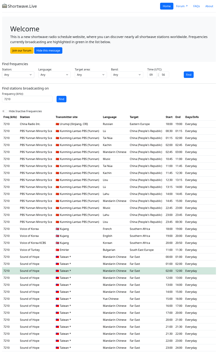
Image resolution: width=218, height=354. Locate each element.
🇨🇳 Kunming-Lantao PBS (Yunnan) (77, 131)
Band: (114, 69)
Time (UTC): (154, 69)
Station (25, 117)
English (107, 236)
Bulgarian (109, 250)
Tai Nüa (107, 138)
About (209, 6)
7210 (6, 124)
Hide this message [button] (48, 50)
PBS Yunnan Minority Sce (36, 131)
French (107, 229)
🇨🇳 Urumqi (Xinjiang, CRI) (72, 124)
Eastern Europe (140, 124)
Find (188, 75)
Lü (104, 131)
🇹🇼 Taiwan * (63, 257)
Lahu (106, 194)
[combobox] (18, 74)
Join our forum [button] (21, 50)
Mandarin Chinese (114, 152)
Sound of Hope (29, 257)
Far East (135, 257)
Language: (45, 69)
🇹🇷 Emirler (62, 250)
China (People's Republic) (146, 131)
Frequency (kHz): (13, 94)
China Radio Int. (30, 124)
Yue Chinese (111, 299)
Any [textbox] (6, 75)
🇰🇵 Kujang (62, 229)
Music (107, 159)
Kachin (107, 145)
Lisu (105, 180)
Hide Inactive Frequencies (25, 111)
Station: (7, 69)
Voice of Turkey (30, 250)
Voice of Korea (29, 229)
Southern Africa (140, 229)
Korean (107, 243)
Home (167, 6)
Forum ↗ (182, 6)
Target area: (82, 69)
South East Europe (142, 250)
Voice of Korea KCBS (33, 243)
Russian (108, 124)
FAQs (196, 6)
